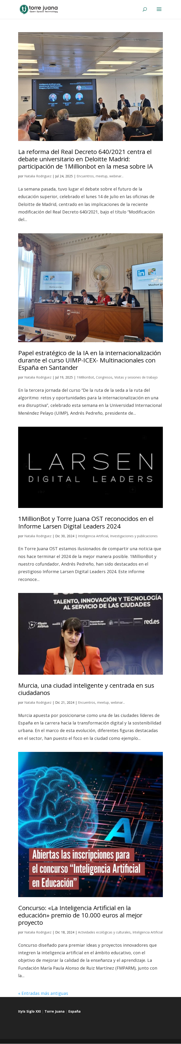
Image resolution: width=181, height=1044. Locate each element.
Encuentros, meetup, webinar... (100, 176)
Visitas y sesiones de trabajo (136, 377)
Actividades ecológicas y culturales (104, 932)
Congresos (104, 377)
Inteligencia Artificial (93, 536)
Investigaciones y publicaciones (134, 536)
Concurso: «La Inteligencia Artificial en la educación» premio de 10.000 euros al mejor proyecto (80, 915)
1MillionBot (85, 377)
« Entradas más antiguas (43, 993)
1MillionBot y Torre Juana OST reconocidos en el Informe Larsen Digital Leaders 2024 (85, 522)
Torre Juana (55, 1011)
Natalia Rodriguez (37, 176)
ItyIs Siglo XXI (29, 1011)
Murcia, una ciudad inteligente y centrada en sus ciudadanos (86, 689)
